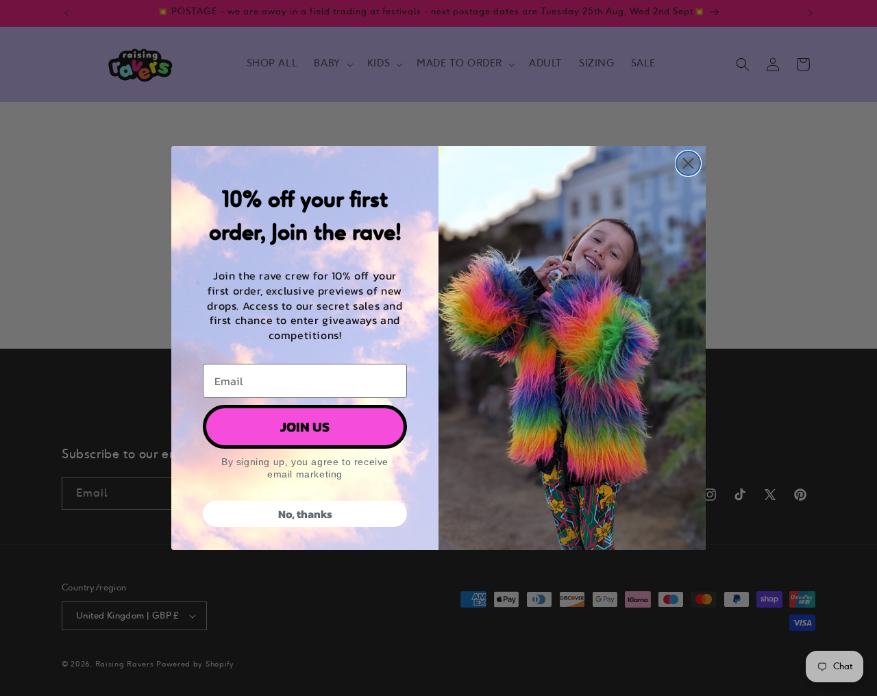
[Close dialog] (688, 163)
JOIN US (305, 427)
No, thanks (305, 514)
